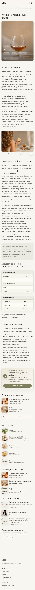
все (4, 538)
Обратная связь (6, 577)
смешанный (17, 534)
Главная (3, 8)
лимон (21, 199)
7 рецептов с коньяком (11, 58)
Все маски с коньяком (10, 417)
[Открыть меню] (31, 3)
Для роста (7, 46)
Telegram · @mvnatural (8, 585)
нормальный (22, 53)
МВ (3, 3)
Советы (3, 574)
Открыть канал (17, 385)
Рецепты (4, 568)
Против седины (9, 50)
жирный (6, 53)
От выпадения (17, 46)
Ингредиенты (11, 8)
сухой (14, 53)
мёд (29, 199)
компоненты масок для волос (12, 92)
